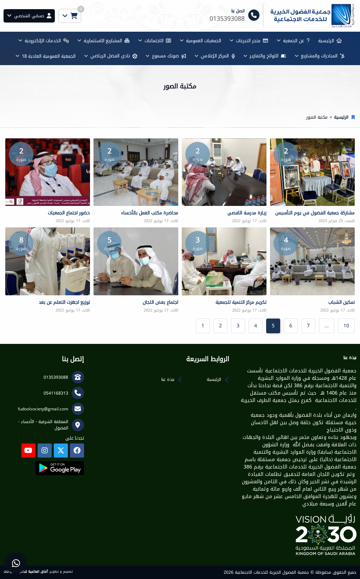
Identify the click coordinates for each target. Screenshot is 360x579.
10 (346, 326)
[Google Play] (60, 468)
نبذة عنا (167, 379)
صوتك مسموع (165, 55)
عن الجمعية (293, 40)
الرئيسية (326, 40)
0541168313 (56, 393)
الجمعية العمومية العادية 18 (49, 56)
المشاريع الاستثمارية (103, 40)
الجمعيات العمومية (203, 40)
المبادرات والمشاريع (319, 55)
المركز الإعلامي (215, 55)
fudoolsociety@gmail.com (43, 409)
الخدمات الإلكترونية (43, 40)
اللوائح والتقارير (264, 55)
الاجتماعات (153, 40)
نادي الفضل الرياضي (110, 55)
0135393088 (56, 377)
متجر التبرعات (248, 40)
